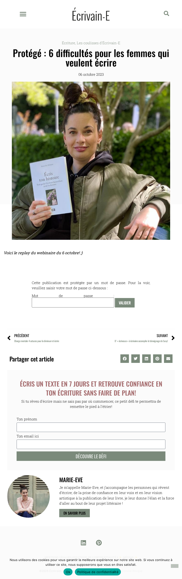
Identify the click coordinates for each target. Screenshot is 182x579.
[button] (23, 14)
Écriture (68, 42)
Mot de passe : (73, 296)
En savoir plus (75, 513)
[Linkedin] (83, 543)
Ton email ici (28, 436)
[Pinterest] (99, 543)
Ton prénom (27, 419)
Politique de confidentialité (97, 572)
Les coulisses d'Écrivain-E (98, 42)
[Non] (174, 566)
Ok (68, 572)
